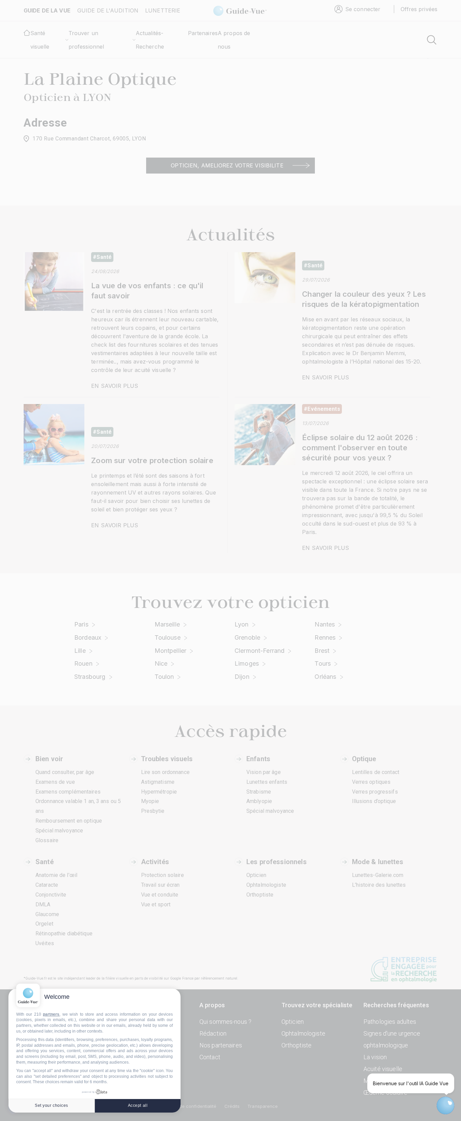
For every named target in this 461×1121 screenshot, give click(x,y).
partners (51, 1014)
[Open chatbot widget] (445, 1105)
